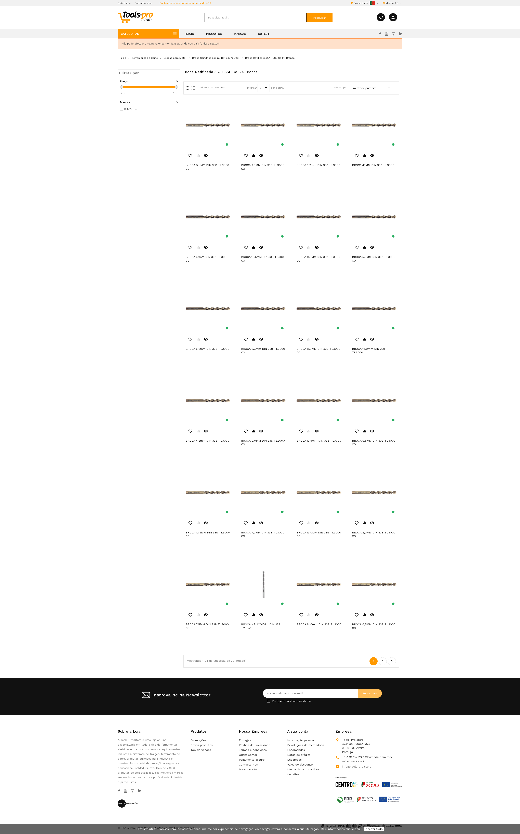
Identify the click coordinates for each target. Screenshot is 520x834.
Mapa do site (248, 769)
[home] (135, 17)
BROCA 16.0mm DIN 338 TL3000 (368, 350)
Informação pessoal (301, 740)
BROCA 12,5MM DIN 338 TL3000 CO (208, 534)
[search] (255, 17)
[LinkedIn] (400, 34)
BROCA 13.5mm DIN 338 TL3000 (319, 440)
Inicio (189, 33)
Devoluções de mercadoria (305, 745)
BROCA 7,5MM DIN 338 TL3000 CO (207, 626)
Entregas (245, 740)
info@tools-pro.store (356, 766)
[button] (510, 821)
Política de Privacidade (254, 745)
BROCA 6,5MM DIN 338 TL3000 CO (373, 626)
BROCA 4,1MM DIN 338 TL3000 (373, 165)
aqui (358, 829)
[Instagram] (393, 34)
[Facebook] (380, 34)
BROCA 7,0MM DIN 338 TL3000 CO (262, 534)
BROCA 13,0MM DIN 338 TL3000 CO (319, 534)
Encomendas (296, 749)
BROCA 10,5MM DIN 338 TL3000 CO (263, 258)
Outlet (264, 33)
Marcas (240, 33)
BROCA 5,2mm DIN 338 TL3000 (207, 348)
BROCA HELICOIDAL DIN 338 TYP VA (260, 626)
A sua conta (297, 731)
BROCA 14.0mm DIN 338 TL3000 (319, 624)
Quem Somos (248, 754)
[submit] (320, 17)
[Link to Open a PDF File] (369, 778)
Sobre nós (124, 3)
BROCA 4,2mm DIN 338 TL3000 (207, 440)
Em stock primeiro (371, 88)
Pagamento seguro (252, 759)
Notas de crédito (299, 754)
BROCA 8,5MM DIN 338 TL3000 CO (207, 166)
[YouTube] (386, 34)
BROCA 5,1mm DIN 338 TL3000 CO (207, 258)
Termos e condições (253, 749)
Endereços (294, 759)
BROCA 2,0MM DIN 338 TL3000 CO (373, 534)
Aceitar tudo (374, 829)
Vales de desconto (300, 764)
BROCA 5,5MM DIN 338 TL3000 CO (373, 258)
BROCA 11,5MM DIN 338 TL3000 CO (318, 258)
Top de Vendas (201, 749)
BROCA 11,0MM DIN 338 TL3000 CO (318, 350)
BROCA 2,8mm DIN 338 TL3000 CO (263, 350)
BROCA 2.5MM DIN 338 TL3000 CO (262, 166)
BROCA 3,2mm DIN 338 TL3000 (318, 165)
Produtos (214, 33)
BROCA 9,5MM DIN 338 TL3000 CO (373, 442)
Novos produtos (202, 745)
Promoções (198, 740)
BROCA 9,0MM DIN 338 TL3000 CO (263, 442)
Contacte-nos (143, 3)
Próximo (392, 661)
